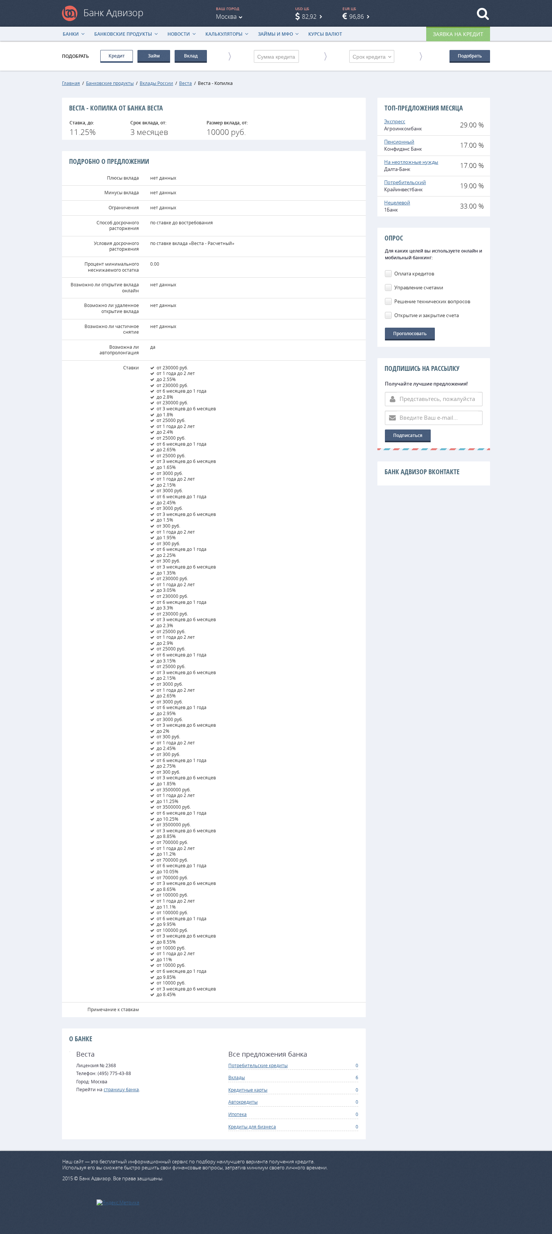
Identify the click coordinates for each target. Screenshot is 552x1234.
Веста (185, 83)
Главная (71, 83)
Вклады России (156, 83)
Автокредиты (243, 1102)
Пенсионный (399, 141)
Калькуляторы (224, 34)
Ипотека (237, 1114)
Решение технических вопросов (432, 301)
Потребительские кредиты (258, 1065)
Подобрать (470, 56)
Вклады (236, 1077)
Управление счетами (418, 287)
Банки (71, 34)
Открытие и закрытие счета (426, 315)
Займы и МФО (275, 34)
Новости (178, 34)
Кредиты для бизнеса (252, 1127)
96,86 (356, 16)
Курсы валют (325, 34)
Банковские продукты (123, 34)
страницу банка (121, 1089)
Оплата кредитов (414, 273)
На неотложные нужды (411, 162)
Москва (226, 16)
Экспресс (394, 121)
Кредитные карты (247, 1090)
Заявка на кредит (458, 34)
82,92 (309, 16)
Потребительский (405, 182)
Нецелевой (397, 202)
